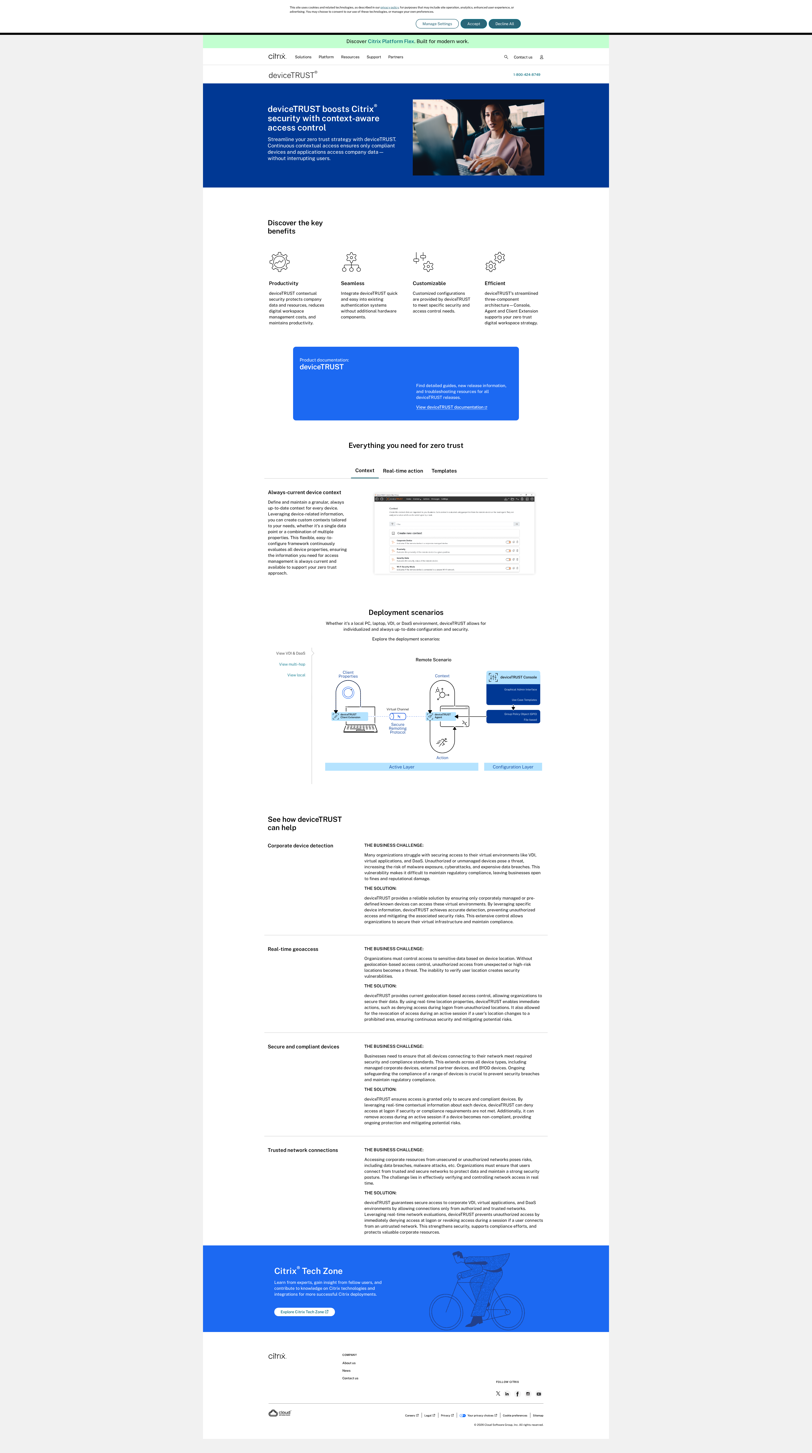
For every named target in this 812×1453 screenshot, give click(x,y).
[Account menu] (541, 57)
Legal (428, 1415)
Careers (410, 1415)
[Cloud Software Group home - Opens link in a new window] (280, 1415)
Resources (350, 57)
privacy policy (389, 7)
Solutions (303, 57)
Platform (326, 57)
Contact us (523, 57)
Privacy (445, 1415)
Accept (473, 24)
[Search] (506, 57)
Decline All (504, 24)
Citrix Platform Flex (391, 41)
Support (374, 57)
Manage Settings (437, 24)
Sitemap (538, 1415)
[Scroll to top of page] (801, 1441)
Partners (395, 57)
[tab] (365, 466)
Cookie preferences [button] (515, 1415)
